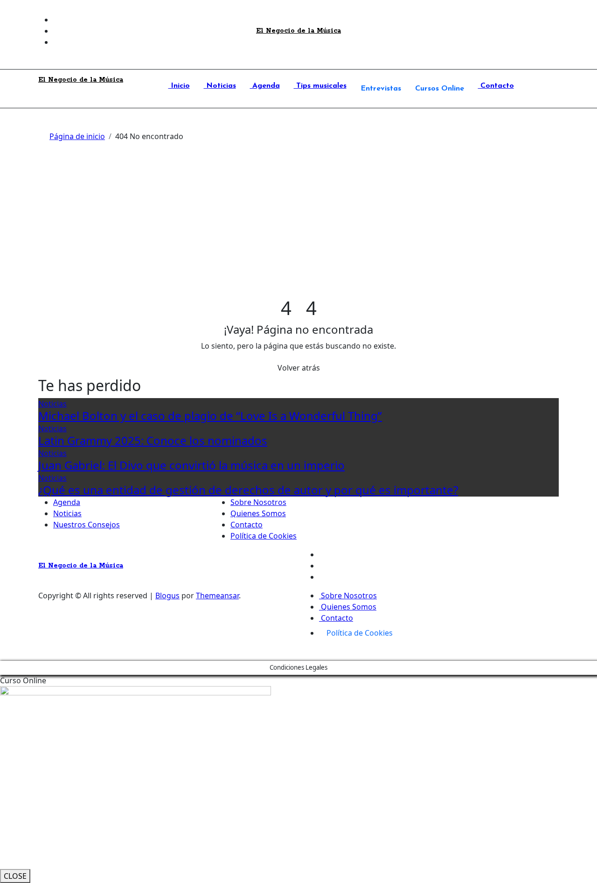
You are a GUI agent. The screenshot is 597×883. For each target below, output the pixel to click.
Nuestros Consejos (86, 524)
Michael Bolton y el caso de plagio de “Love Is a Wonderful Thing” (210, 415)
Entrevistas (381, 88)
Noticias (220, 86)
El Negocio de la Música (298, 31)
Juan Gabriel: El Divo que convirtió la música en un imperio (191, 465)
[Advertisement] (298, 226)
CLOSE (15, 876)
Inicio (179, 86)
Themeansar (217, 595)
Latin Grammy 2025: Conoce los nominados (152, 440)
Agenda (265, 86)
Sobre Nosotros (258, 502)
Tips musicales (320, 86)
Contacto (496, 86)
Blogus (167, 595)
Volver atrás (299, 368)
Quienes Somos (258, 513)
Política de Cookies (263, 536)
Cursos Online (439, 88)
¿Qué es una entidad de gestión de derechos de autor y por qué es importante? (248, 490)
